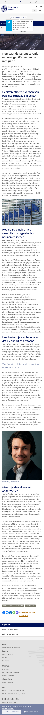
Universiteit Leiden (6, 2)
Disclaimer (5, 661)
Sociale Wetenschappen (11, 630)
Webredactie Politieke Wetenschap (27, 614)
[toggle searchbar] (41, 6)
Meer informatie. (8, 709)
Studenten (15, 2)
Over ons (5, 669)
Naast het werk (7, 682)
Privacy (4, 658)
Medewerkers (23, 2)
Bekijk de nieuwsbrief (9, 702)
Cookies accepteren (12, 712)
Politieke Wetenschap (10, 634)
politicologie (30, 606)
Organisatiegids (33, 2)
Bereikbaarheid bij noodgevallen (13, 691)
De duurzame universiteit (11, 672)
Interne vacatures (8, 676)
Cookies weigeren (31, 712)
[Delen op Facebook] (3, 612)
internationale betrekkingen (13, 606)
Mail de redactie (7, 654)
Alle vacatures (7, 679)
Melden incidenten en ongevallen (13, 694)
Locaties (5, 651)
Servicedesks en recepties (11, 648)
